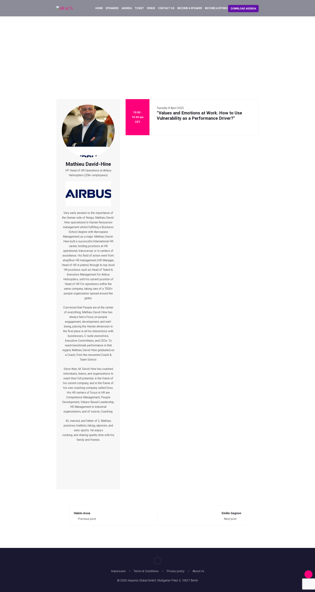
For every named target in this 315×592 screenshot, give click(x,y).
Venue (151, 8)
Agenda (127, 8)
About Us (198, 571)
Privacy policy (175, 571)
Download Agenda (243, 8)
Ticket (139, 8)
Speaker (148, 55)
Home (99, 8)
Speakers (112, 8)
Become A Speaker (189, 8)
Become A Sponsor (217, 8)
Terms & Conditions (146, 571)
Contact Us (166, 8)
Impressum (118, 571)
